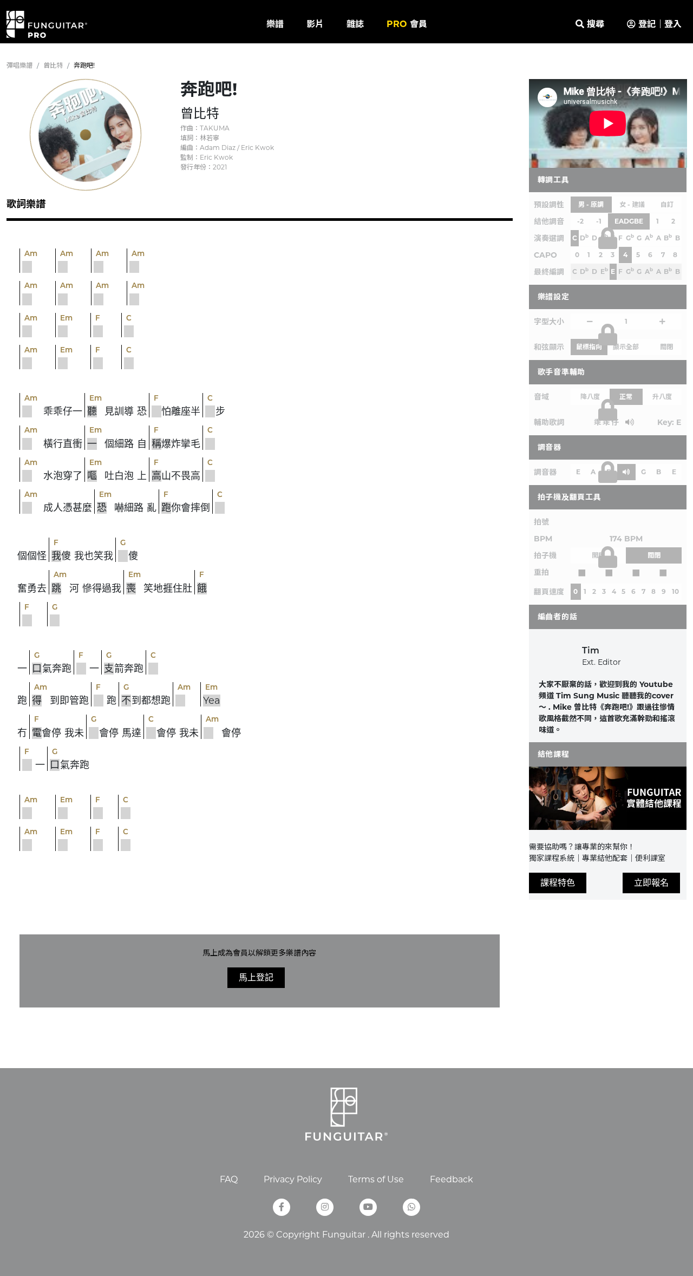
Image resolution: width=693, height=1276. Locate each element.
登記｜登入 (659, 24)
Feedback (451, 1179)
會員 (407, 24)
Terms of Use (376, 1179)
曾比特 (53, 65)
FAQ (229, 1179)
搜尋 (594, 24)
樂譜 (275, 24)
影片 (315, 24)
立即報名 (651, 882)
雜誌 (355, 24)
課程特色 (557, 882)
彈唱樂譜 (19, 65)
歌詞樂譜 (25, 204)
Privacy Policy (293, 1179)
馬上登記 (256, 977)
